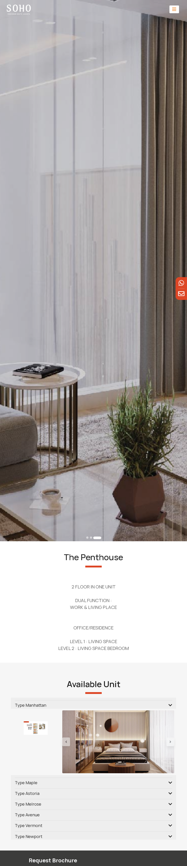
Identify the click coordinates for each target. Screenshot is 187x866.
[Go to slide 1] (87, 537)
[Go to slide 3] (97, 537)
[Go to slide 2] (91, 537)
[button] (70, 741)
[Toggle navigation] (174, 9)
